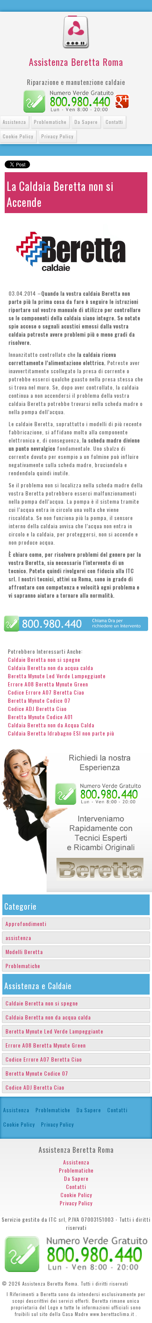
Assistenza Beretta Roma (76, 62)
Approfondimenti (25, 923)
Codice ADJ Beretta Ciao (37, 708)
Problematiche (50, 121)
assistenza (18, 937)
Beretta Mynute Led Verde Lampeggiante (57, 676)
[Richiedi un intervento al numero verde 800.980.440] (76, 1253)
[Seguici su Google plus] (122, 100)
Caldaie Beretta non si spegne (44, 659)
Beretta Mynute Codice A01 (40, 717)
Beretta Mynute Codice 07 (39, 700)
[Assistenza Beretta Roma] (76, 20)
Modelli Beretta (24, 951)
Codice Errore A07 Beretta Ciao (46, 692)
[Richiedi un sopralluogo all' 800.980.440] (68, 100)
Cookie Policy (18, 136)
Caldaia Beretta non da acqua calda (50, 667)
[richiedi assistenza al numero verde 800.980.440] (76, 817)
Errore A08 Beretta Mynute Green (48, 684)
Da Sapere (86, 121)
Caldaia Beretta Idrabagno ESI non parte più (61, 733)
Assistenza (14, 121)
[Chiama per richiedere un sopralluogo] (76, 623)
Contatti (114, 121)
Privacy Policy (57, 136)
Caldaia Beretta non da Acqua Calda (51, 725)
